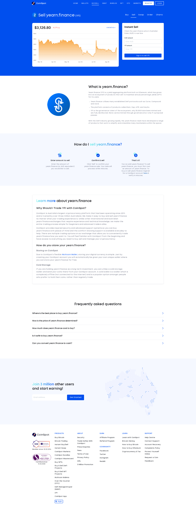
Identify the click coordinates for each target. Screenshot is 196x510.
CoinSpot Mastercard (64, 458)
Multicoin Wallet (69, 254)
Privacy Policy (83, 457)
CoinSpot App (61, 496)
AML (79, 461)
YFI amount (128, 45)
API (56, 493)
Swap (104, 3)
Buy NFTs (58, 462)
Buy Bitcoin (59, 437)
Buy (127, 15)
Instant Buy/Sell (61, 444)
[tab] (98, 313)
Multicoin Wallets (62, 477)
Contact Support (152, 441)
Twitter (103, 454)
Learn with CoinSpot (131, 437)
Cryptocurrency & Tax (131, 451)
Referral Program (107, 441)
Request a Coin (151, 457)
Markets (137, 3)
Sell (133, 15)
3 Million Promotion (85, 464)
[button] (98, 313)
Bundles (113, 3)
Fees (79, 450)
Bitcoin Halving (128, 441)
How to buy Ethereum (131, 448)
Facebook (104, 451)
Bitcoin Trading (61, 441)
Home (75, 3)
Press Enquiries (83, 447)
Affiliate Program (107, 437)
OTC (128, 3)
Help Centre (150, 437)
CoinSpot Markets (62, 451)
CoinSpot (41, 3)
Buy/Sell (95, 3)
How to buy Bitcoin (130, 444)
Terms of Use (83, 454)
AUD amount (128, 38)
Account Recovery (153, 444)
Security (80, 437)
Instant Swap (60, 448)
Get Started (75, 397)
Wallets (84, 3)
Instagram (104, 458)
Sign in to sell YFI (143, 55)
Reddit (103, 461)
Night (59, 501)
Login (159, 3)
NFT (121, 3)
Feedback (149, 461)
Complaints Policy (152, 448)
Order (150, 15)
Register (148, 3)
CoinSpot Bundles (62, 455)
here (145, 173)
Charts (159, 15)
